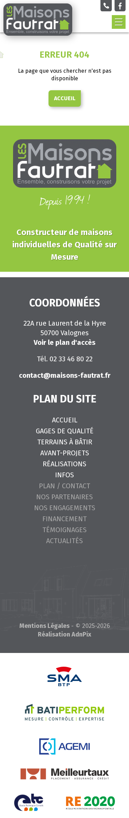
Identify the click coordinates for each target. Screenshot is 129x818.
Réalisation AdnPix (64, 634)
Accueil (64, 98)
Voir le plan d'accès (65, 342)
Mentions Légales (44, 626)
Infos (64, 475)
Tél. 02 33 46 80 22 (65, 359)
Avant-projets (64, 453)
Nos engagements (64, 508)
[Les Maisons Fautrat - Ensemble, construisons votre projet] (37, 19)
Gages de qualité (65, 431)
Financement (64, 519)
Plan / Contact (64, 486)
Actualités (64, 541)
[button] (119, 22)
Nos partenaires (64, 497)
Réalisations (64, 464)
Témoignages (64, 530)
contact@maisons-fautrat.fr (64, 375)
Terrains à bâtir (64, 442)
